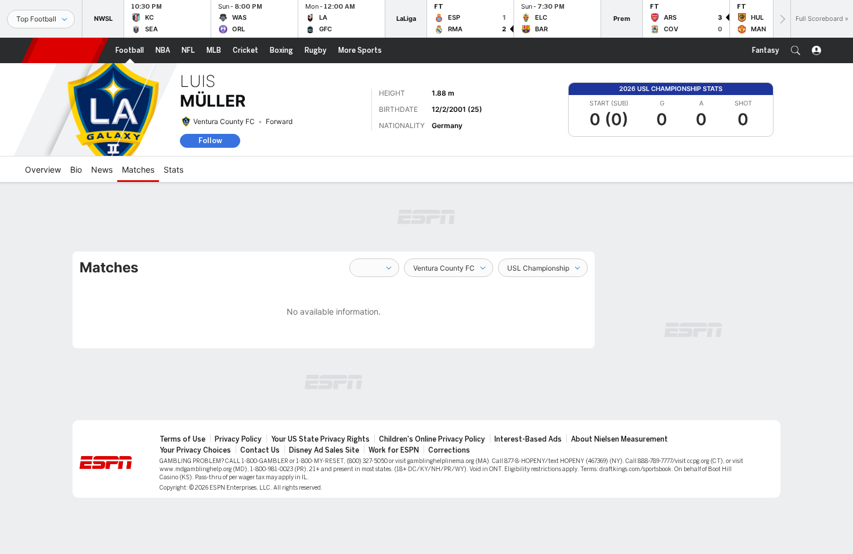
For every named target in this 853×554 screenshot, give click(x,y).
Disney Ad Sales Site (324, 450)
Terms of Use (182, 439)
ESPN (65, 50)
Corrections (449, 450)
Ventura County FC (224, 121)
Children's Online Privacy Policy (432, 439)
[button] (795, 50)
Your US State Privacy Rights (320, 439)
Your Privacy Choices (195, 450)
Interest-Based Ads (528, 439)
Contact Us (260, 450)
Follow (210, 140)
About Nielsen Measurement (619, 439)
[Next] (781, 19)
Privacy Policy (238, 439)
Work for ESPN (393, 450)
